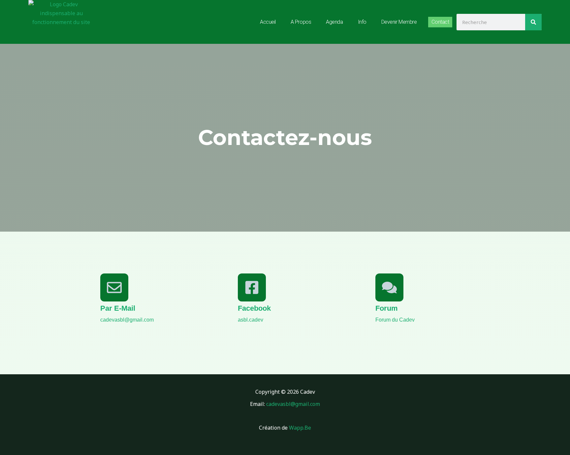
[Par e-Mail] (114, 287)
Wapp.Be (300, 427)
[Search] (533, 22)
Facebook (254, 308)
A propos (301, 22)
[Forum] (389, 287)
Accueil (268, 22)
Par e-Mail (117, 308)
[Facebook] (252, 287)
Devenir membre (399, 22)
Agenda (334, 22)
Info (362, 22)
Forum (386, 308)
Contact (440, 22)
